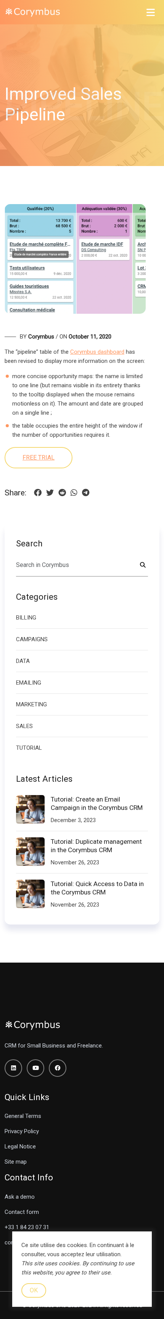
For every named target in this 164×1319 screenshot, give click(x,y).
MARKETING (31, 704)
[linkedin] (13, 1068)
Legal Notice (20, 1146)
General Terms (23, 1116)
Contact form (22, 1212)
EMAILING (28, 682)
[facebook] (57, 1068)
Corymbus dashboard (97, 351)
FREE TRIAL (39, 457)
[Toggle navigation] (150, 12)
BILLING (26, 617)
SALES (24, 726)
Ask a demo (20, 1196)
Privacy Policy (22, 1131)
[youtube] (35, 1068)
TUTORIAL (29, 747)
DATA (23, 661)
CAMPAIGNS (32, 639)
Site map (16, 1161)
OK (34, 1290)
